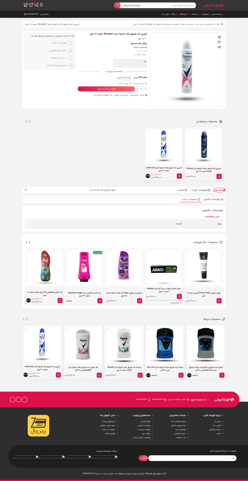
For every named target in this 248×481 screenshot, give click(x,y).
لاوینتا (194, 190)
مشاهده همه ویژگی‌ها (115, 71)
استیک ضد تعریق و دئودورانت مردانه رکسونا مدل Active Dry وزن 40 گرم (206, 369)
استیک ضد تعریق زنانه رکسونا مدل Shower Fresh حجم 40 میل (124, 369)
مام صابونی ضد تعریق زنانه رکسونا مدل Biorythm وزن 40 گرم (83, 369)
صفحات (194, 14)
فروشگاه (183, 14)
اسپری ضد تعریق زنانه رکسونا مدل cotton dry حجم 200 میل (164, 169)
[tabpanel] (187, 70)
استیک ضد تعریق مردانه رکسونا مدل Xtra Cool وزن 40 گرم (165, 369)
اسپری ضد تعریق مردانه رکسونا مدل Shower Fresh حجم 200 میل (203, 170)
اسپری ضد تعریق (187, 24)
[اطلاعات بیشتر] (99, 300)
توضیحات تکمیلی (212, 199)
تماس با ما (165, 14)
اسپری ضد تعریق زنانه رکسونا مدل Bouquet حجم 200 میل (52, 24)
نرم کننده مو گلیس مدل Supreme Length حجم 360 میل (84, 294)
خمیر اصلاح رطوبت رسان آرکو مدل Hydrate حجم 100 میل (164, 290)
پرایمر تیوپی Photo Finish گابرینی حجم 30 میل (203, 294)
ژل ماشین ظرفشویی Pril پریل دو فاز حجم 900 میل (44, 294)
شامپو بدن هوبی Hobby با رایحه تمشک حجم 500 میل (124, 294)
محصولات (205, 14)
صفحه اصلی (216, 14)
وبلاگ (173, 14)
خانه (218, 24)
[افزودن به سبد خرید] (219, 176)
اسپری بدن (134, 95)
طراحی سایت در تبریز (104, 473)
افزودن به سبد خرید (106, 88)
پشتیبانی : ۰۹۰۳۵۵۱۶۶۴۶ (38, 14)
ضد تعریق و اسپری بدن (205, 24)
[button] (29, 121)
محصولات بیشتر (189, 199)
